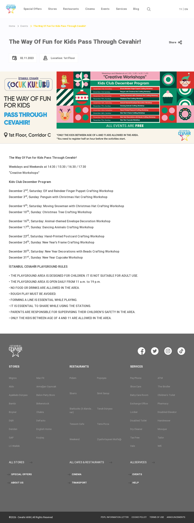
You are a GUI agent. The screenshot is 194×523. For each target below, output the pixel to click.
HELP (135, 482)
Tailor (161, 437)
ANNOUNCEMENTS (176, 517)
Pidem (73, 378)
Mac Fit (40, 378)
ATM (160, 378)
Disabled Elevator (167, 412)
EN (186, 9)
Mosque (162, 429)
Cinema (90, 8)
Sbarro (73, 393)
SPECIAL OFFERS (21, 474)
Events (105, 8)
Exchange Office (139, 403)
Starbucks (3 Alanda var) (80, 410)
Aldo (11, 386)
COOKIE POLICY (139, 517)
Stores (52, 8)
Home (12, 26)
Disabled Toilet (138, 420)
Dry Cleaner (136, 429)
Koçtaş (40, 437)
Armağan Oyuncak (46, 386)
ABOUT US (17, 482)
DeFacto (40, 420)
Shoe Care (135, 386)
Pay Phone (135, 378)
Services (121, 8)
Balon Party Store (45, 395)
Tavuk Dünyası (105, 408)
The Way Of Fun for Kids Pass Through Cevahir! (59, 26)
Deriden (13, 429)
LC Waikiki (14, 446)
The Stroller (164, 386)
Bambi (12, 403)
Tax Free (134, 437)
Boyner (12, 412)
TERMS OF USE (156, 517)
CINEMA (76, 474)
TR (180, 9)
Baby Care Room (139, 395)
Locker (134, 412)
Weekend (75, 439)
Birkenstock (42, 403)
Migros (13, 378)
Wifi (160, 446)
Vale (132, 446)
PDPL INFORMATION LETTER (115, 517)
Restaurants (71, 8)
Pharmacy (163, 403)
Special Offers (32, 8)
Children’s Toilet (166, 395)
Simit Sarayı (103, 393)
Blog (136, 8)
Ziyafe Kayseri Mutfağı (109, 439)
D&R (11, 420)
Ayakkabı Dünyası (18, 395)
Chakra (40, 412)
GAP (11, 437)
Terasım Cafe (77, 424)
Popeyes (101, 378)
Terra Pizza (103, 424)
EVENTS (137, 474)
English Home (44, 429)
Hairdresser (164, 420)
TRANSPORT (79, 482)
